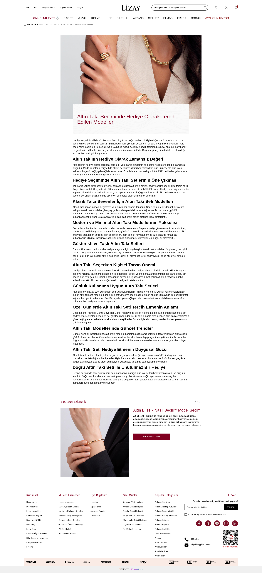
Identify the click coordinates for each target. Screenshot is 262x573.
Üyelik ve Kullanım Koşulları (71, 511)
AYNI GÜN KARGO (217, 18)
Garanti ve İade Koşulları (69, 520)
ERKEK (181, 18)
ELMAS (168, 18)
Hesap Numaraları (66, 502)
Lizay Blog (31, 529)
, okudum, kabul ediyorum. (207, 514)
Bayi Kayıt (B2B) (33, 520)
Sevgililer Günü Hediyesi (133, 516)
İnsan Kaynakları (33, 511)
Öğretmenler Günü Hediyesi (135, 520)
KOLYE (95, 18)
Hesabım (94, 502)
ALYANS (138, 18)
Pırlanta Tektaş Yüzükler (165, 507)
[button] (195, 401)
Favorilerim (95, 516)
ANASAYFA (31, 24)
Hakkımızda (31, 502)
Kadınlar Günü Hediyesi (133, 502)
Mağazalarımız (48, 8)
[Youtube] (217, 525)
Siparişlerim (96, 507)
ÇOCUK (196, 18)
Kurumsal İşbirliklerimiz (36, 533)
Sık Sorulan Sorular (67, 533)
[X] (208, 525)
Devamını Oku (151, 436)
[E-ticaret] (131, 569)
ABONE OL (231, 507)
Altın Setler (160, 556)
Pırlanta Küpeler (162, 524)
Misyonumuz (32, 507)
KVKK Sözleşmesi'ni (196, 514)
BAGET (68, 18)
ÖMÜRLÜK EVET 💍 (46, 18)
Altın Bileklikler (161, 551)
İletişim (80, 8)
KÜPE (108, 18)
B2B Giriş (30, 524)
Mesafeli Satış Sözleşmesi (70, 516)
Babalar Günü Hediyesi (133, 511)
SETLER (153, 18)
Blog (41, 24)
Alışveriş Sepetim (98, 511)
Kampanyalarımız (34, 542)
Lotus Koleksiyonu (163, 533)
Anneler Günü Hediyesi (133, 507)
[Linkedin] (235, 525)
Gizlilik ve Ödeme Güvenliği (71, 524)
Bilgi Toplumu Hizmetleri (37, 538)
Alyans (158, 538)
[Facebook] (199, 525)
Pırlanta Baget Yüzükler (165, 511)
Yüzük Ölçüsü (65, 529)
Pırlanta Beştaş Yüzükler (166, 516)
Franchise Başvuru (34, 516)
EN (35, 8)
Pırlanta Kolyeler (162, 520)
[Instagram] (226, 525)
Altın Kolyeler (160, 547)
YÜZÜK (82, 18)
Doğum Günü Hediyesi (132, 524)
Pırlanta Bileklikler (163, 529)
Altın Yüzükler (161, 542)
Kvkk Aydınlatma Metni (69, 507)
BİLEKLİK (123, 18)
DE (27, 8)
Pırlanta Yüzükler (162, 502)
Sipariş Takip (66, 8)
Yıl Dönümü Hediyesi (132, 529)
